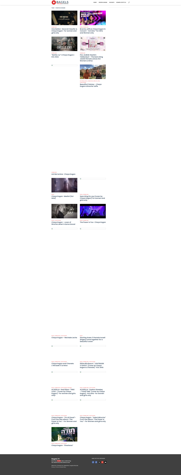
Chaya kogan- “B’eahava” (62, 445)
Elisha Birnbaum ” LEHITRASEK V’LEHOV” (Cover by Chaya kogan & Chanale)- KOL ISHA (92, 365)
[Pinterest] (102, 462)
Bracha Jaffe (97, 81)
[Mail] (105, 462)
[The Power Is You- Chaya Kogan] (93, 211)
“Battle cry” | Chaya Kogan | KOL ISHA (62, 56)
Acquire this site (74, 465)
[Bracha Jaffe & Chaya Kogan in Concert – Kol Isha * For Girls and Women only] (93, 18)
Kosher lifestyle (121, 2)
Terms (57, 467)
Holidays (111, 2)
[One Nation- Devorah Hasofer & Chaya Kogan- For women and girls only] (64, 18)
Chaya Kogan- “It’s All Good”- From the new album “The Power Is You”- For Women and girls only (64, 420)
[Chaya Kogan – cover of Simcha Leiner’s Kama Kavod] (64, 211)
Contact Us (60, 465)
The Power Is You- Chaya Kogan (93, 222)
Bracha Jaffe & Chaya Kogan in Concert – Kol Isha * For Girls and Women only (93, 31)
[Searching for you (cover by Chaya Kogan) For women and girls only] (93, 185)
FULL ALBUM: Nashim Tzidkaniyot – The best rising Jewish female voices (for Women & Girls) (91, 58)
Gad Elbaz (69, 387)
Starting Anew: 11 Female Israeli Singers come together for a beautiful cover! (92, 340)
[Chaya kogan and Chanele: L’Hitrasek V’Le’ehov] (64, 352)
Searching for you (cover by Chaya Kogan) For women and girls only (92, 198)
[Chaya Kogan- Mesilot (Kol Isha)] (64, 185)
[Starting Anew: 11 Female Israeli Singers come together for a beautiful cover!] (93, 281)
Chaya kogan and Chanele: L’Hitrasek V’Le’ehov (62, 364)
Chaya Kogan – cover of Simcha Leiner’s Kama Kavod (63, 223)
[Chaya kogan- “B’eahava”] (64, 434)
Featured (82, 81)
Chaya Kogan (83, 82)
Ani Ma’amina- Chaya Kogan (63, 174)
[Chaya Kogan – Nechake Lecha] (64, 281)
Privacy (53, 467)
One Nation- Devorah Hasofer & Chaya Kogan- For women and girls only (64, 31)
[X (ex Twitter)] (99, 462)
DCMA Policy (63, 467)
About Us (53, 465)
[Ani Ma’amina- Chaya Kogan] (64, 117)
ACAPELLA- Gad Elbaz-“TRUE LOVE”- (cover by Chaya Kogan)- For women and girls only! (63, 392)
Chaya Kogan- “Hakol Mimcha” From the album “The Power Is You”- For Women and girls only (93, 419)
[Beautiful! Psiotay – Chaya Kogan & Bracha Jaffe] (93, 72)
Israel (81, 27)
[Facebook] (93, 462)
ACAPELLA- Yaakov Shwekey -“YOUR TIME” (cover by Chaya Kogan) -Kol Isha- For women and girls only (92, 392)
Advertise (66, 465)
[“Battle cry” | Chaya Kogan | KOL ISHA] (64, 44)
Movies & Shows (103, 2)
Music (95, 2)
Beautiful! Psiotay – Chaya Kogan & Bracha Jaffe (91, 85)
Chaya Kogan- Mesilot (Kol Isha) (62, 197)
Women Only (54, 27)
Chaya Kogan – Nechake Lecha (64, 338)
